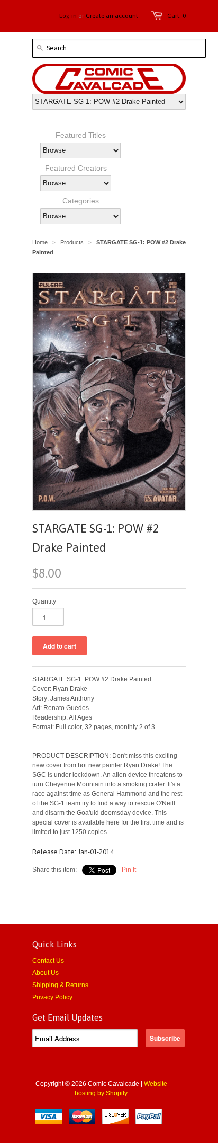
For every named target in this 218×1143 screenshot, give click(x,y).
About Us (45, 973)
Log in (68, 16)
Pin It (129, 869)
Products (72, 242)
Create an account (112, 16)
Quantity (44, 601)
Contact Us (48, 960)
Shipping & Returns (60, 985)
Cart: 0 (176, 16)
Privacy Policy (52, 997)
